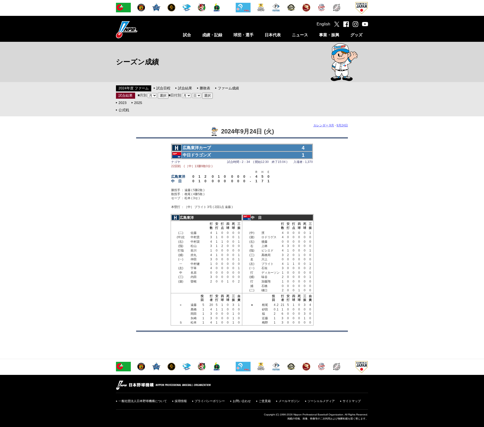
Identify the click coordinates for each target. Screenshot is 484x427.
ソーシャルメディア (321, 401)
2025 (138, 103)
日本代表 (273, 35)
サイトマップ (352, 401)
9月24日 (342, 125)
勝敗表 (205, 88)
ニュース (300, 35)
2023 (122, 103)
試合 (187, 35)
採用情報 (181, 401)
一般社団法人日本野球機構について (142, 401)
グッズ (356, 35)
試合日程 (163, 88)
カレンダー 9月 (323, 125)
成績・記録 (212, 35)
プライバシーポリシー (210, 401)
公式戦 (123, 110)
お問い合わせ (242, 401)
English (323, 24)
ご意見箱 (265, 401)
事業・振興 (329, 35)
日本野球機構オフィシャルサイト (139, 29)
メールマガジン (289, 401)
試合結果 (185, 88)
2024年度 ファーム (133, 88)
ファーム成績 (228, 88)
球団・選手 (243, 35)
